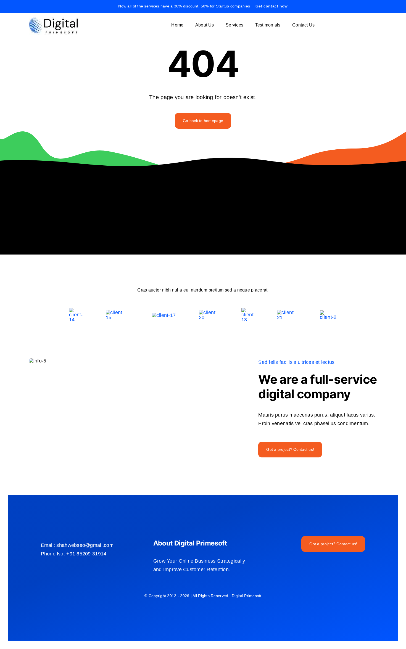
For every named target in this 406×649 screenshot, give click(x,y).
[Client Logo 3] (287, 312)
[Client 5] (117, 312)
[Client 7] (247, 310)
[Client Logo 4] (208, 312)
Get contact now (271, 6)
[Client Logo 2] (328, 313)
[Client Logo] (164, 315)
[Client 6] (76, 310)
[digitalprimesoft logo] (54, 15)
